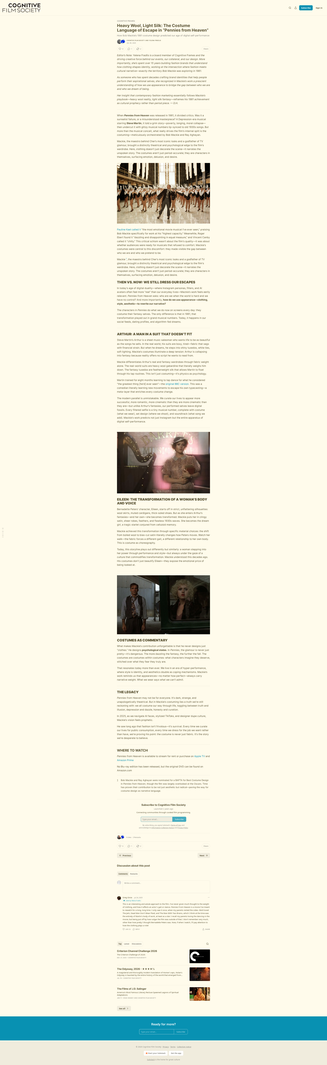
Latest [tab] (126, 944)
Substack (151, 1059)
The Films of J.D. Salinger (131, 988)
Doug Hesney (128, 998)
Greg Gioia (127, 897)
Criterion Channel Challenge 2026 (137, 951)
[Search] (290, 7)
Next (202, 855)
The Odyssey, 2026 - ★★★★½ (136, 969)
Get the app (176, 1053)
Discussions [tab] (136, 944)
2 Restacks (137, 837)
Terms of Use (176, 825)
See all (122, 1008)
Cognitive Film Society (136, 40)
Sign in (319, 8)
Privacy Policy (183, 828)
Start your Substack (157, 1053)
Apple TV (199, 756)
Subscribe (306, 8)
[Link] (113, 282)
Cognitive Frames (126, 21)
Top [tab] (120, 944)
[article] (163, 956)
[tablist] (128, 873)
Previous (127, 855)
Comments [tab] (123, 874)
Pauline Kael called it (129, 229)
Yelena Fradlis (155, 40)
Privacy (166, 1047)
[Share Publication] (295, 7)
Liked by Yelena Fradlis (133, 901)
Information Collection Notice (162, 828)
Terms (173, 1047)
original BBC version (177, 384)
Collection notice (184, 1047)
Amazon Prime (125, 760)
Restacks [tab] (134, 874)
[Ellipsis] (209, 897)
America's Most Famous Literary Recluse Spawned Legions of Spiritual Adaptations (148, 993)
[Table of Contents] (3, 532)
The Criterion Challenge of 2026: (131, 954)
